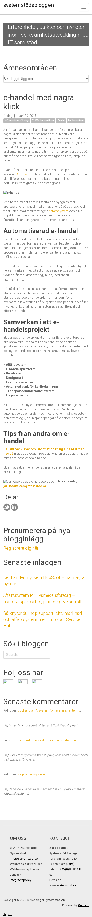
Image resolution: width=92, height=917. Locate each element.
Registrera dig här (21, 548)
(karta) (70, 864)
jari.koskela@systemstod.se (25, 486)
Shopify (21, 174)
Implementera (76, 120)
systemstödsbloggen (28, 5)
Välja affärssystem (31, 774)
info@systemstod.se (24, 858)
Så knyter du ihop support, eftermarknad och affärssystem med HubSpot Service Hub (42, 619)
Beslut (61, 120)
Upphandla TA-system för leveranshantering (49, 710)
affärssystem (58, 211)
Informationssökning (17, 120)
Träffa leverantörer (43, 120)
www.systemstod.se (62, 885)
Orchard (83, 905)
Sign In (7, 914)
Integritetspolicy (20, 880)
